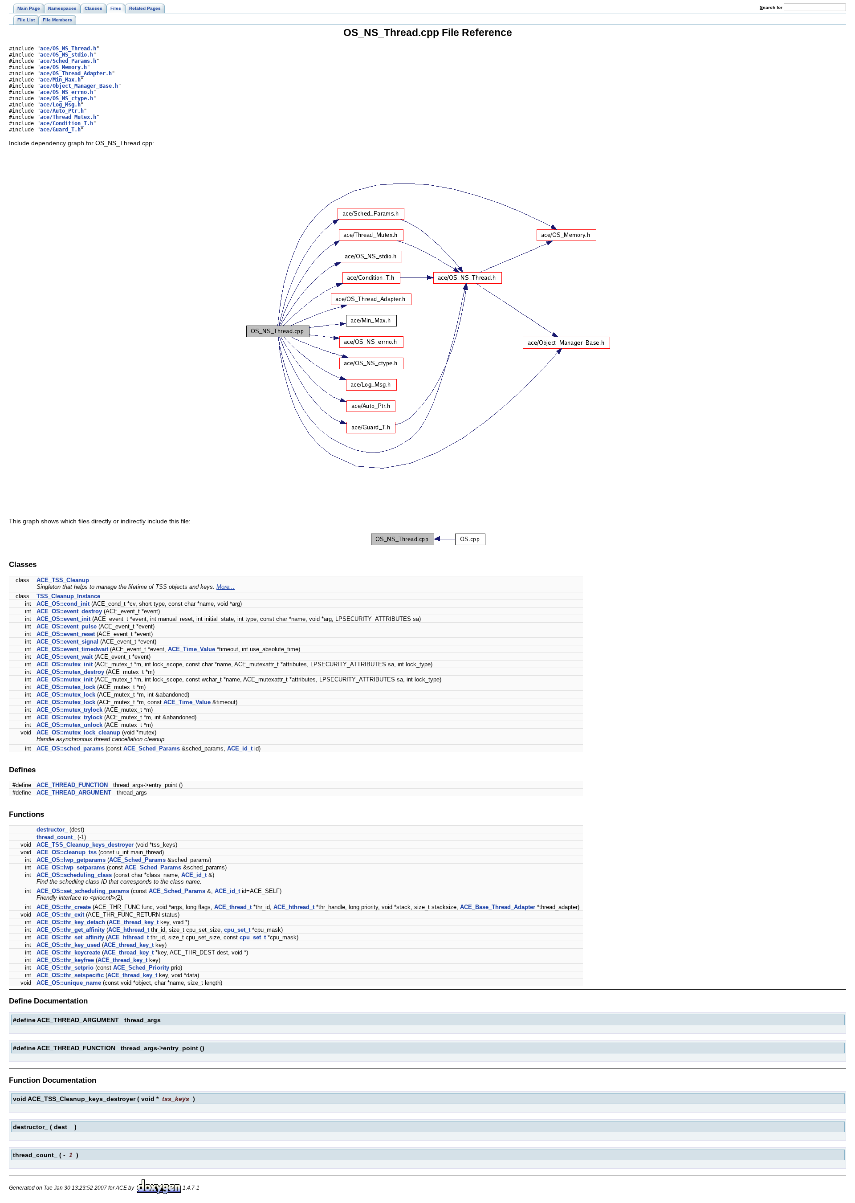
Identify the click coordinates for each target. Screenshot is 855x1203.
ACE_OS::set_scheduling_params (83, 891)
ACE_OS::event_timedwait (72, 649)
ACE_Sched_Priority (141, 967)
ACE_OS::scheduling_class (74, 875)
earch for (772, 7)
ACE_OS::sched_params (70, 748)
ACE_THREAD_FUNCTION (72, 785)
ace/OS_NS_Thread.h (68, 48)
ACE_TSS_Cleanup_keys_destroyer (85, 844)
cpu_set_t (237, 929)
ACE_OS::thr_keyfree (65, 960)
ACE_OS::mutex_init (65, 664)
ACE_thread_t (233, 907)
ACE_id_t (239, 748)
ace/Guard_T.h (60, 129)
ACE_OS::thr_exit (60, 914)
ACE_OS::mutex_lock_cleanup (78, 732)
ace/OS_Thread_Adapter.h (76, 73)
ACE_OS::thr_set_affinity (70, 937)
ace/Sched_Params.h (68, 61)
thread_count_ (56, 837)
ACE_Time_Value (191, 649)
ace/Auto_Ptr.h (62, 111)
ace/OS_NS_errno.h (66, 92)
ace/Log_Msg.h (60, 105)
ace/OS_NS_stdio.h (66, 55)
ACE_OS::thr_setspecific (70, 975)
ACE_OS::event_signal (67, 641)
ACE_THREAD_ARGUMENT (74, 792)
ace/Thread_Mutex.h (68, 117)
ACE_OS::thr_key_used (68, 945)
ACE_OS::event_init (63, 619)
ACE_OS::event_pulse (67, 626)
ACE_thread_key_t (134, 922)
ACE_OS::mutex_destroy (70, 672)
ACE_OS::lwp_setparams (71, 867)
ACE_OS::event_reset (66, 634)
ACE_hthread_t (293, 907)
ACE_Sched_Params (151, 748)
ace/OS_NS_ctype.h (66, 98)
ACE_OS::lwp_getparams (71, 859)
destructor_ (52, 829)
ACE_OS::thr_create (64, 907)
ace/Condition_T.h (66, 123)
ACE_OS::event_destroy (69, 611)
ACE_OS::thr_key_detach (71, 922)
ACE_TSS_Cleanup (63, 580)
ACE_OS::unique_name (69, 982)
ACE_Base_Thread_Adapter (497, 907)
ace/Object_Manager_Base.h (79, 86)
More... (225, 586)
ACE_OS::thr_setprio (65, 967)
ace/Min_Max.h (60, 80)
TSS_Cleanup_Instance (68, 596)
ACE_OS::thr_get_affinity (71, 929)
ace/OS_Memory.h (63, 67)
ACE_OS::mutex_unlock (69, 725)
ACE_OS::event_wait (65, 656)
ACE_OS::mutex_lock (66, 687)
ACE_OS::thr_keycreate (68, 952)
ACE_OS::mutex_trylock (69, 709)
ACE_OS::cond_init (63, 603)
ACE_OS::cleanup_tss (67, 852)
